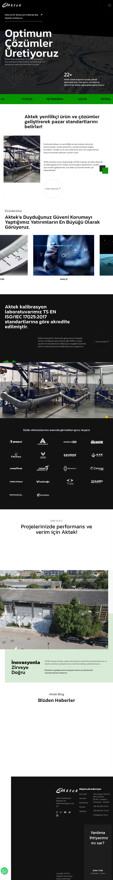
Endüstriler (83, 802)
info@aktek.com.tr (100, 815)
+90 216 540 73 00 (100, 806)
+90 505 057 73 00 (101, 810)
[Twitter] (70, 812)
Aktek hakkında (51, 188)
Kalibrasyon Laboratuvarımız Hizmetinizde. (24, 758)
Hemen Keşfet (101, 341)
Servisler (82, 798)
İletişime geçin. (55, 542)
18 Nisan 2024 (14, 750)
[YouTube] (65, 812)
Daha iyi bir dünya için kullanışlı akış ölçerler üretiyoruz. (21, 16)
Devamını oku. (15, 762)
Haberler (82, 811)
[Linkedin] (57, 815)
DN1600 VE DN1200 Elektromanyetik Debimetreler (56, 759)
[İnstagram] (61, 812)
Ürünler (82, 807)
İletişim (99, 850)
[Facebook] (57, 812)
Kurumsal (83, 794)
